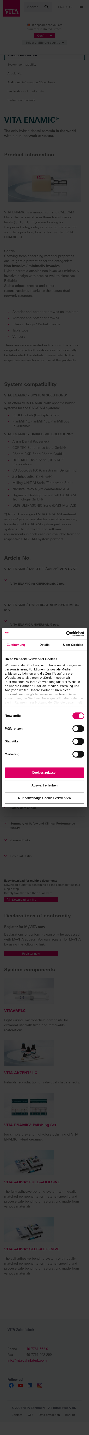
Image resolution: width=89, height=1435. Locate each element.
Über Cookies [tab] (73, 644)
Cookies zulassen (44, 772)
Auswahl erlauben (44, 785)
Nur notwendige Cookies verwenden (44, 798)
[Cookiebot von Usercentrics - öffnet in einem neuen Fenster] (66, 634)
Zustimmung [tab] (16, 644)
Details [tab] (45, 644)
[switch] (78, 728)
